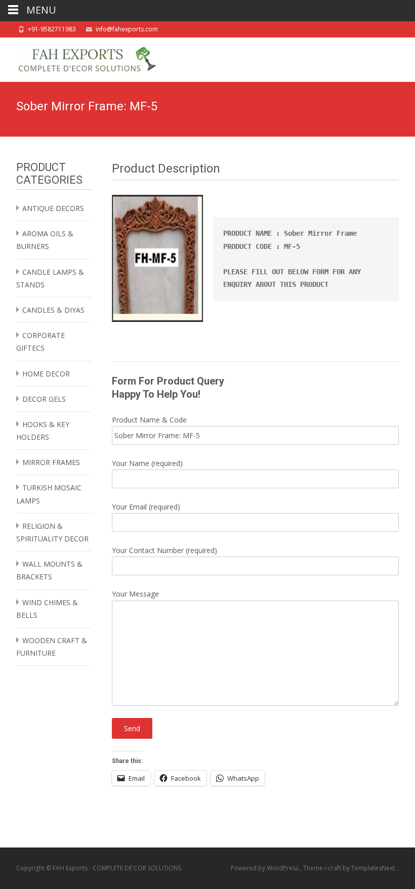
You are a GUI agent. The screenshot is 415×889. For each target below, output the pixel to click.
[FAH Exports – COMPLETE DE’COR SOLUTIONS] (79, 57)
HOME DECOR (46, 373)
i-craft (333, 868)
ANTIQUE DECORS (53, 208)
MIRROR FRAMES (51, 462)
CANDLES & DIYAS (53, 310)
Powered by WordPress (265, 868)
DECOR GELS (44, 399)
